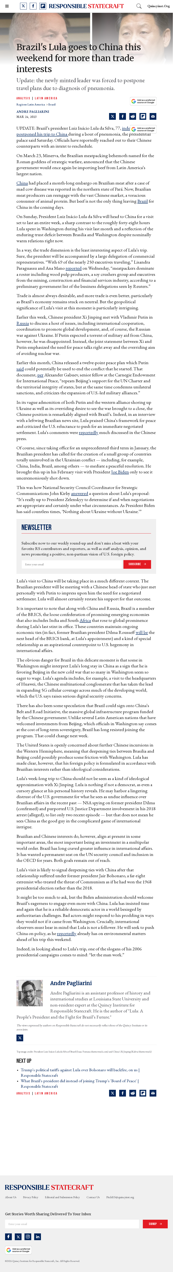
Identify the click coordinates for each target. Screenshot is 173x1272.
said (20, 369)
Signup (153, 1224)
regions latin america (31, 104)
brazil (51, 104)
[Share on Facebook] (122, 116)
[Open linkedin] (37, 1236)
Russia (22, 323)
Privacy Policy (30, 1197)
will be (142, 632)
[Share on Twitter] (112, 116)
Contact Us (93, 1197)
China (22, 183)
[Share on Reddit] (132, 116)
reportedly (88, 432)
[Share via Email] (153, 116)
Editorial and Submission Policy (62, 1197)
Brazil (142, 201)
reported (74, 268)
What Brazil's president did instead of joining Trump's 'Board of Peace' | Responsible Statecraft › (80, 1083)
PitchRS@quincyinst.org (120, 1197)
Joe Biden (120, 472)
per (40, 375)
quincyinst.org (158, 6)
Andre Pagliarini (32, 112)
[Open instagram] (27, 1236)
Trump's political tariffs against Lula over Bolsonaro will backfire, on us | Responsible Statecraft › (80, 1072)
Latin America (46, 98)
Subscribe (135, 564)
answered (79, 493)
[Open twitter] (23, 6)
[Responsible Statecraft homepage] (49, 1187)
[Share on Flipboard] (142, 116)
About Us (10, 1197)
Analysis (23, 98)
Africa (85, 620)
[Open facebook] (33, 6)
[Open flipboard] (42, 6)
